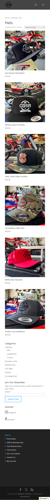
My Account (11, 461)
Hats (8, 350)
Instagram (12, 412)
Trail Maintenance (14, 446)
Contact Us (11, 457)
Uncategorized (11, 376)
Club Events (11, 450)
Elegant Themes (24, 494)
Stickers (8, 372)
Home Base (11, 439)
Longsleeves (12, 354)
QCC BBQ (8, 368)
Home (7, 18)
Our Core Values (13, 453)
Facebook (10, 419)
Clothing (14, 18)
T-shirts (10, 357)
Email (8, 392)
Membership (10, 365)
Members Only (11, 361)
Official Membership (15, 442)
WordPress (25, 496)
